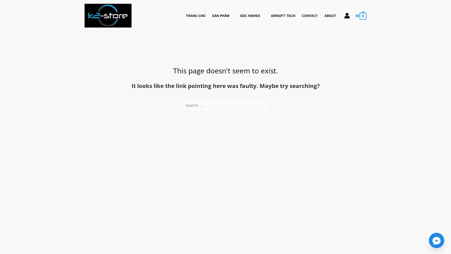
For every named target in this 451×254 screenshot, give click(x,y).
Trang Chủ (196, 16)
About (330, 16)
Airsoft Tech (283, 16)
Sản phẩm (220, 16)
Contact (310, 16)
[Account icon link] (347, 16)
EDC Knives (250, 16)
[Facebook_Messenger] (436, 240)
